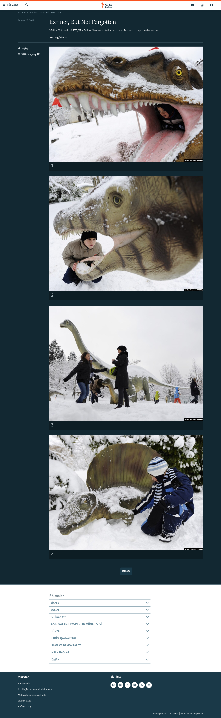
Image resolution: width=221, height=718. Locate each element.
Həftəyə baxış (24, 706)
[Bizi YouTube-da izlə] (192, 5)
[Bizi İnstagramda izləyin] (202, 5)
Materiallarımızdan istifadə (32, 695)
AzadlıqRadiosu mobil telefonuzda (35, 689)
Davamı (126, 571)
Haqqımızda (24, 684)
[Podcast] (149, 685)
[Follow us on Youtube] (135, 685)
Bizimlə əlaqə (24, 701)
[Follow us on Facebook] (113, 685)
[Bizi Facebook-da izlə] (211, 5)
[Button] (23, 49)
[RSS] (142, 685)
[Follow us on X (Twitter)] (127, 685)
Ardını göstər (57, 37)
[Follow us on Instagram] (120, 685)
